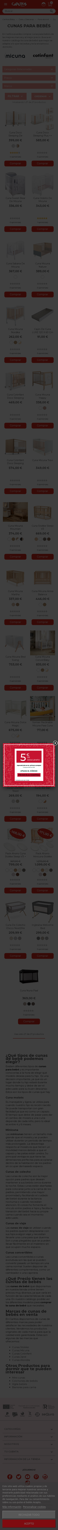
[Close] (55, 743)
